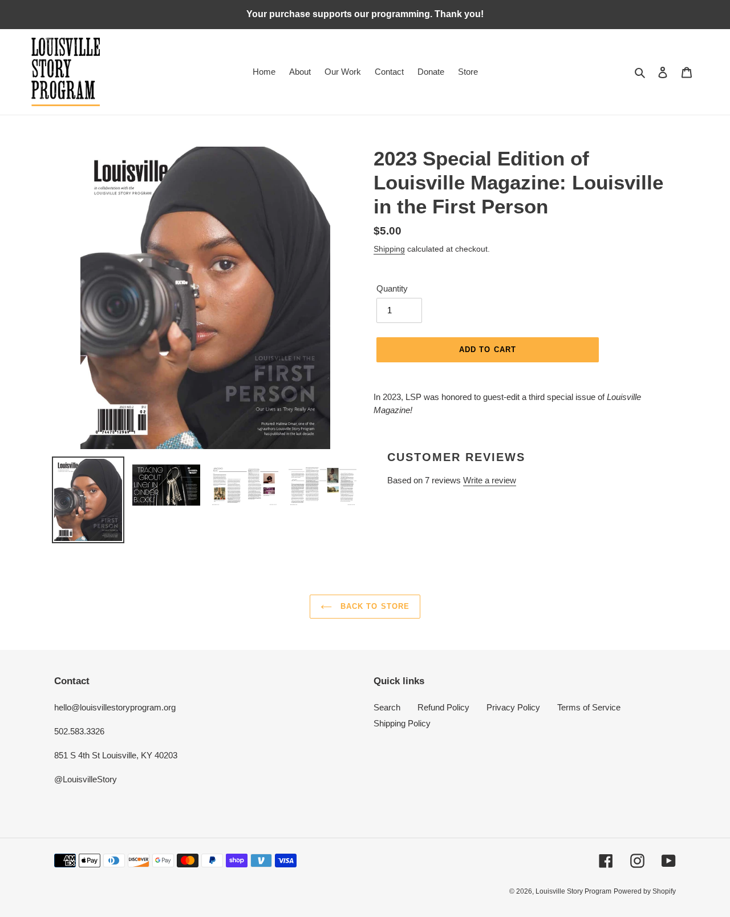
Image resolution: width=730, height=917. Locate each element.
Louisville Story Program (573, 891)
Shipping (389, 248)
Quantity (392, 288)
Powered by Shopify (645, 891)
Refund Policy (443, 707)
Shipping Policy (402, 723)
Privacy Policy (513, 707)
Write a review (489, 480)
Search (387, 707)
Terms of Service (588, 707)
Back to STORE (373, 606)
